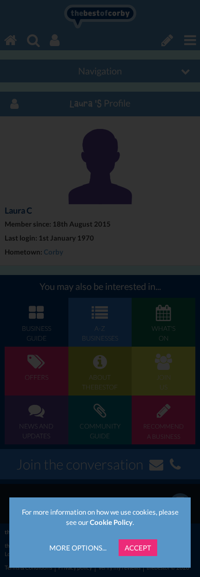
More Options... (78, 547)
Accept (138, 547)
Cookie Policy (111, 522)
